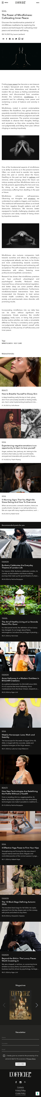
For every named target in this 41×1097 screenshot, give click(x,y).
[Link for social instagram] (20, 1083)
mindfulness (29, 97)
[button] (37, 1005)
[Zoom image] (20, 147)
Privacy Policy (31, 1059)
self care (18, 343)
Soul (4, 11)
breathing (5, 318)
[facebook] (6, 39)
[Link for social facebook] (16, 1083)
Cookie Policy (20, 1094)
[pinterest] (9, 39)
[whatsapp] (19, 39)
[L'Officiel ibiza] (20, 2)
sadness (32, 177)
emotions (31, 198)
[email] (3, 39)
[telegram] (22, 39)
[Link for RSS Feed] (25, 1082)
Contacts (20, 1087)
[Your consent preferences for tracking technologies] (37, 1093)
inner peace (12, 84)
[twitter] (16, 39)
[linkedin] (13, 39)
